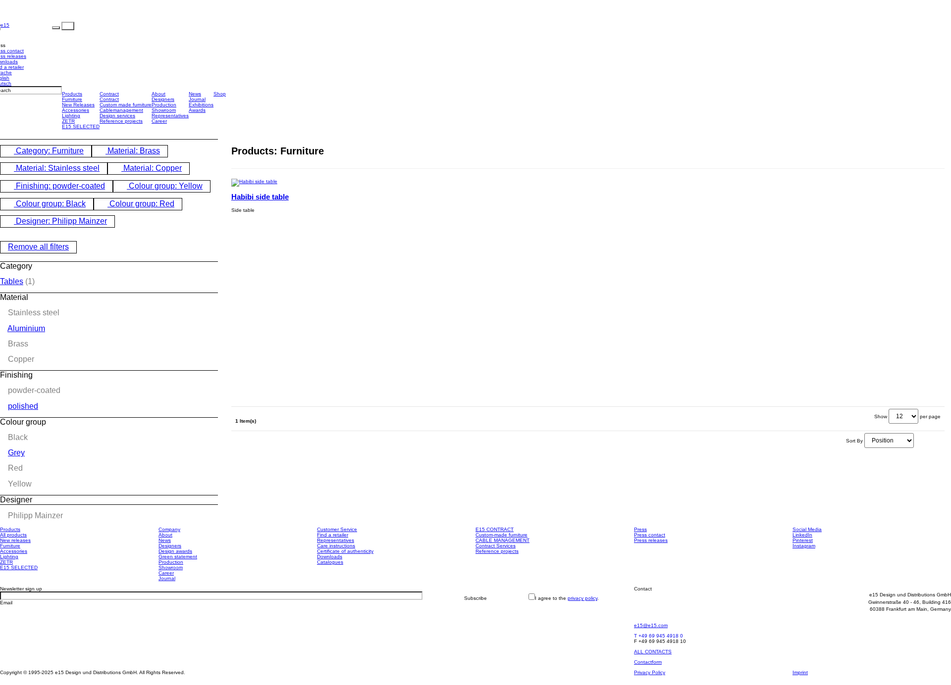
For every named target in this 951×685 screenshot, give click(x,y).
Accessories (75, 110)
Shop (219, 94)
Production (164, 104)
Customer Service (337, 529)
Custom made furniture (126, 104)
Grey (16, 452)
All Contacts (653, 651)
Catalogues (330, 562)
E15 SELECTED (81, 126)
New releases (15, 540)
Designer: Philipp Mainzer (60, 221)
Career (159, 121)
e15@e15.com (651, 625)
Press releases (651, 540)
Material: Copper (151, 168)
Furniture (72, 99)
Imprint (800, 672)
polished (23, 406)
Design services (117, 115)
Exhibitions (201, 104)
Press (640, 529)
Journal (197, 99)
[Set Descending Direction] (917, 440)
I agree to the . (567, 598)
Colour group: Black (50, 203)
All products (13, 535)
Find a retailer (332, 535)
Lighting (71, 115)
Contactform (648, 662)
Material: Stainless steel (57, 168)
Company (169, 529)
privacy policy (582, 598)
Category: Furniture (49, 151)
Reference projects (121, 121)
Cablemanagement (121, 110)
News (195, 94)
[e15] (31, 26)
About (158, 94)
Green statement (177, 556)
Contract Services (496, 545)
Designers (163, 99)
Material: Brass (133, 151)
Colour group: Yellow (165, 186)
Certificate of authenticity (345, 551)
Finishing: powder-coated (59, 186)
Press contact (649, 535)
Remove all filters (38, 247)
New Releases (78, 104)
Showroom (164, 110)
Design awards (175, 551)
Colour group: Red (140, 203)
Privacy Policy (649, 672)
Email (6, 602)
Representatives (170, 115)
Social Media (807, 529)
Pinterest (802, 540)
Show (880, 416)
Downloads (329, 556)
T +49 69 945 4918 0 (658, 635)
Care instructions (336, 545)
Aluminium (26, 328)
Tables (11, 281)
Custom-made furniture (502, 535)
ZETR (68, 121)
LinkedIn (802, 535)
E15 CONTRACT (495, 529)
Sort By (854, 440)
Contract (109, 94)
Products (72, 94)
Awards (197, 110)
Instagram (803, 545)
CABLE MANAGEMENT (502, 540)
